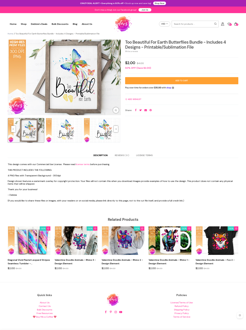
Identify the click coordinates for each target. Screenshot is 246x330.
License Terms (144, 155)
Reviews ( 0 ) (122, 155)
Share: (128, 110)
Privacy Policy (182, 313)
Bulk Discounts (60, 24)
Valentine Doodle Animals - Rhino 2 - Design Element (122, 261)
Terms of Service (181, 316)
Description (100, 155)
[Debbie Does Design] (123, 24)
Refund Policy (182, 306)
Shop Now (159, 3)
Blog (75, 24)
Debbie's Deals (39, 24)
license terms (83, 164)
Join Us (145, 10)
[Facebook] (105, 312)
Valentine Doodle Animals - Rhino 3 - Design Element (75, 261)
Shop (24, 24)
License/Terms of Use (182, 302)
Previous (10, 77)
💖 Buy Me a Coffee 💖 (45, 316)
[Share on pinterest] (150, 110)
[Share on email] (145, 110)
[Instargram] (115, 312)
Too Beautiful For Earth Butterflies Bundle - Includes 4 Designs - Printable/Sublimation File (175, 45)
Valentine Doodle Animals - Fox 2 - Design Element (215, 261)
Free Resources (45, 313)
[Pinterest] (110, 312)
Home (13, 24)
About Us (87, 24)
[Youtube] (120, 312)
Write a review (131, 51)
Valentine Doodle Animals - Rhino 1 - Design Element (169, 261)
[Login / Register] (222, 24)
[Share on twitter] (140, 110)
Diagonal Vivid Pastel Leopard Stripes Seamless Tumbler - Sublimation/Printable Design (29, 261)
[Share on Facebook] (135, 110)
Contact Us (45, 306)
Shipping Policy (181, 309)
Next (118, 77)
